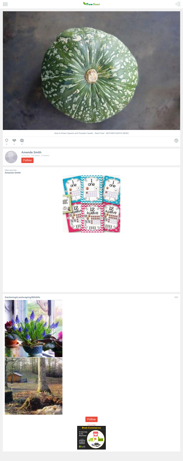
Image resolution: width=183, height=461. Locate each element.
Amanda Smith (31, 152)
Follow (27, 160)
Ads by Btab (91, 425)
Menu (5, 4)
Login (177, 4)
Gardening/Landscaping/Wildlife (22, 297)
